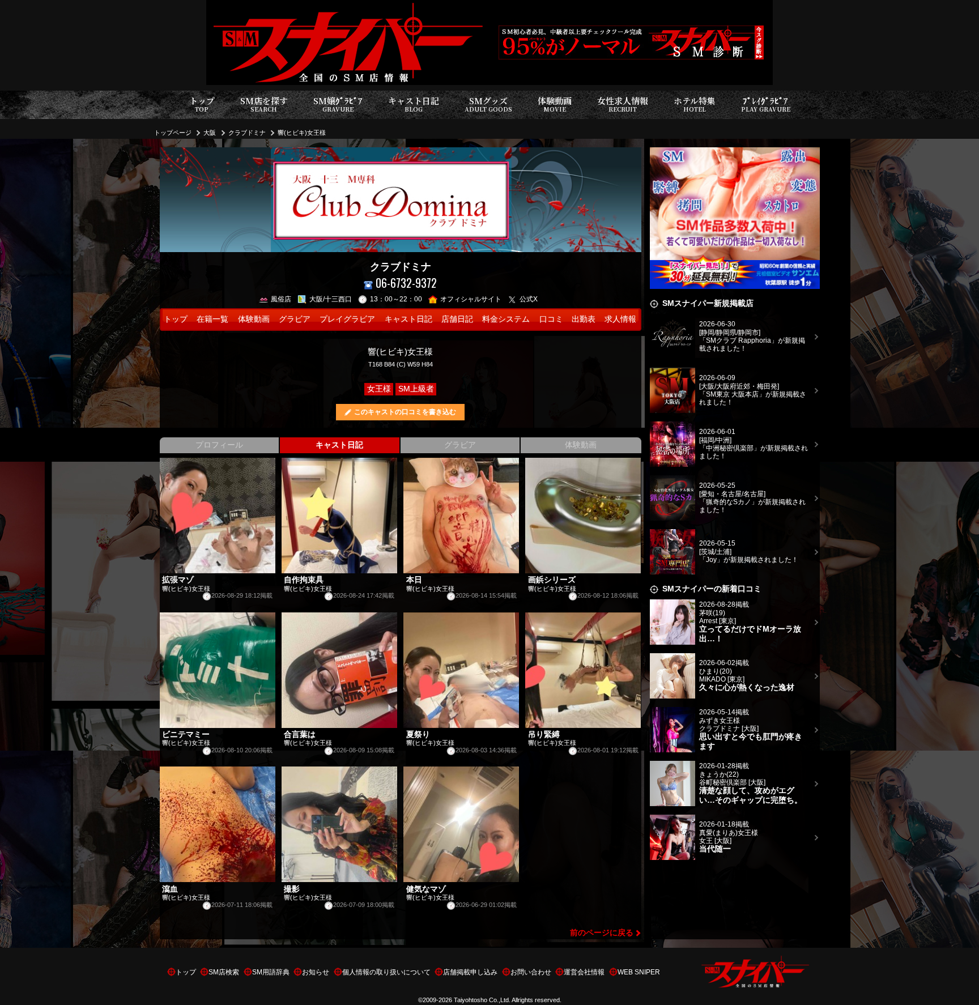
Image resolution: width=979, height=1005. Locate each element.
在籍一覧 (212, 319)
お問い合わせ (530, 972)
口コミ (551, 319)
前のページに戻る (601, 933)
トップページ (172, 132)
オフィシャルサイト (470, 299)
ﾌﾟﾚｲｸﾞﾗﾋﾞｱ (765, 104)
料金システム (506, 319)
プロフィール (219, 445)
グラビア (294, 319)
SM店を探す (264, 104)
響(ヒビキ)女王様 (302, 132)
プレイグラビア (347, 319)
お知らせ (315, 972)
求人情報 (620, 319)
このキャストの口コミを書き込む (405, 412)
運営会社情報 (584, 972)
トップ (202, 104)
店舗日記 (457, 319)
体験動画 (555, 104)
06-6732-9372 (406, 283)
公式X (529, 299)
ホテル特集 (695, 104)
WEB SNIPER (639, 972)
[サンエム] (735, 154)
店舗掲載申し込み (470, 972)
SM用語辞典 (271, 972)
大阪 (209, 132)
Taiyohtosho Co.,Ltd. (482, 1000)
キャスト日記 (413, 104)
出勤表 (583, 319)
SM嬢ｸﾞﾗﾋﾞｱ (338, 104)
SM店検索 (223, 972)
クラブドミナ (247, 132)
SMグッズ (488, 104)
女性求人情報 (622, 104)
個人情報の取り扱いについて (386, 972)
